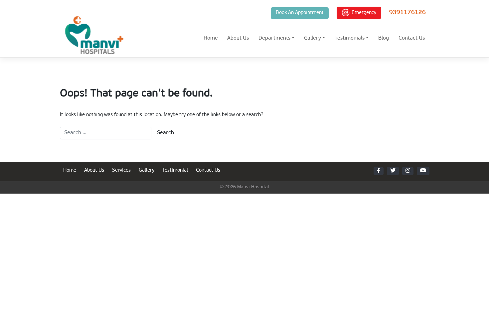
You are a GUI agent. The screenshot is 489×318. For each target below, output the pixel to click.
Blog (383, 38)
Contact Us (412, 38)
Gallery (312, 38)
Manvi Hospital (253, 187)
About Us (238, 38)
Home (211, 38)
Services (121, 170)
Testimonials (350, 38)
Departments (274, 38)
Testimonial (175, 170)
